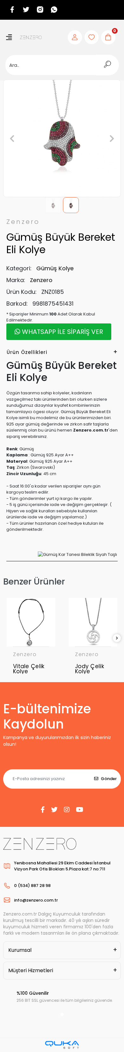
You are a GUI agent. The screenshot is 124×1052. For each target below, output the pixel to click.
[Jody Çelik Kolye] (93, 622)
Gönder (109, 779)
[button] (12, 138)
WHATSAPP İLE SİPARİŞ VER (61, 331)
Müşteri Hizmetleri (30, 970)
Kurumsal (19, 950)
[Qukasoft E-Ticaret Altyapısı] (62, 1045)
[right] (117, 638)
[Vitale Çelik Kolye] (31, 622)
